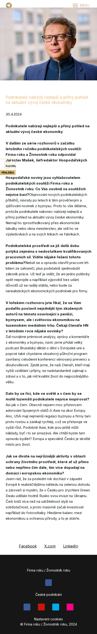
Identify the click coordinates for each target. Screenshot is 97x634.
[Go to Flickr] (70, 607)
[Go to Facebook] (48, 582)
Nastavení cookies (48, 619)
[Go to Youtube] (41, 607)
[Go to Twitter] (55, 607)
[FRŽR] (9, 5)
